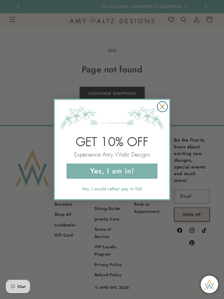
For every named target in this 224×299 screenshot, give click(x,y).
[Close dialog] (162, 107)
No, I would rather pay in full (112, 188)
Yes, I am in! (112, 171)
